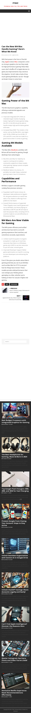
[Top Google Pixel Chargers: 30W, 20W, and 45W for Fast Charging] (15, 486)
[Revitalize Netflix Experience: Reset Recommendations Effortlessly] (15, 688)
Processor (14, 284)
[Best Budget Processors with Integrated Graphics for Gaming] (15, 417)
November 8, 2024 (7, 55)
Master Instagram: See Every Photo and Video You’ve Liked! (14, 659)
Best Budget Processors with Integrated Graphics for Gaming (15, 421)
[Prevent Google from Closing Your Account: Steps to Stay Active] (15, 518)
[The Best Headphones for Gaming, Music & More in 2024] (15, 452)
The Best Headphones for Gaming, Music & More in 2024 (14, 455)
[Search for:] (15, 341)
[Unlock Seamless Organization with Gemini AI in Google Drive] (15, 553)
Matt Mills (16, 55)
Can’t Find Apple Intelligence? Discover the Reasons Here (14, 625)
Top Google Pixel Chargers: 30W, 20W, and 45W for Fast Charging (15, 490)
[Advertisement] (15, 28)
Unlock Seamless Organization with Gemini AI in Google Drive (15, 556)
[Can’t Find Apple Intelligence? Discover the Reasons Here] (15, 621)
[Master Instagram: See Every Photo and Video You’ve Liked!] (15, 655)
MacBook (14, 150)
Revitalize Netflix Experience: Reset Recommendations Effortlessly (14, 692)
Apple (7, 62)
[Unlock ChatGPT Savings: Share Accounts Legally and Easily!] (15, 587)
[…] (20, 499)
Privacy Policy (18, 709)
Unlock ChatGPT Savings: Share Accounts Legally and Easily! (15, 591)
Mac (16, 62)
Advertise (15, 711)
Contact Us (24, 709)
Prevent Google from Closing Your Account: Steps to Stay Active (14, 523)
